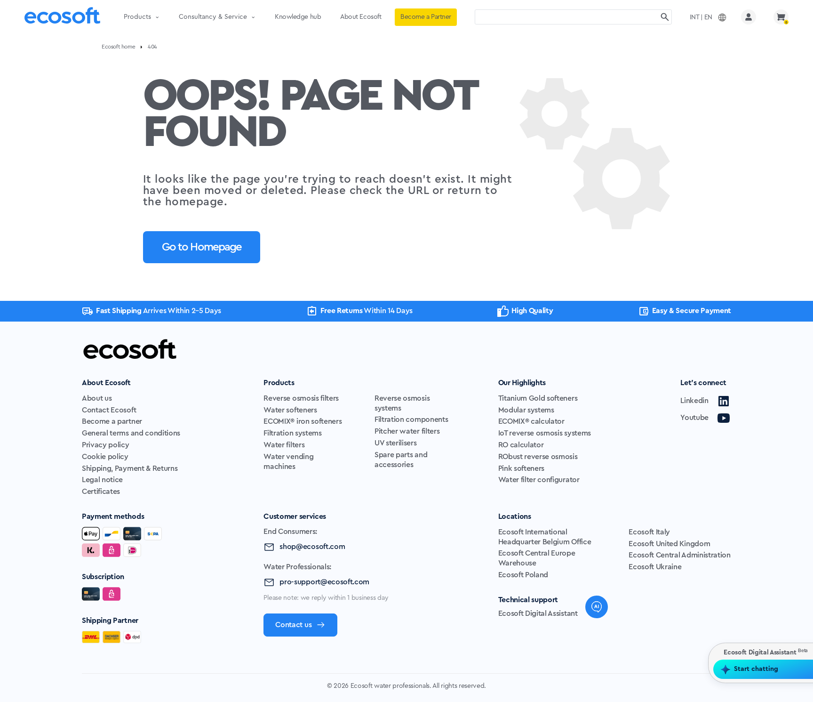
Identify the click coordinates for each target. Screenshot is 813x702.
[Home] (62, 17)
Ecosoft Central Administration (679, 555)
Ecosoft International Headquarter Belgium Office (544, 537)
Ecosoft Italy (649, 532)
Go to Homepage (201, 247)
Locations (514, 516)
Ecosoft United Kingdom (669, 544)
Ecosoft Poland (523, 575)
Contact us (293, 625)
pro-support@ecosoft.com (324, 582)
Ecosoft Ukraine (655, 567)
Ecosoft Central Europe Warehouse (536, 558)
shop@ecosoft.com (312, 546)
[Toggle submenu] (157, 17)
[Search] (664, 17)
